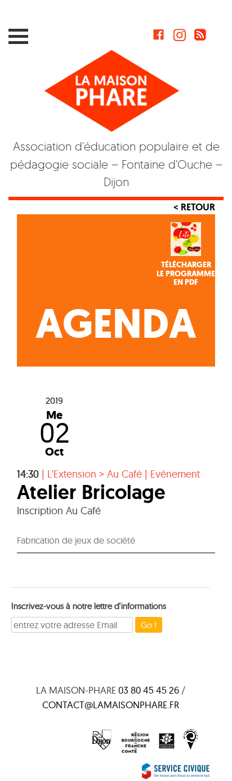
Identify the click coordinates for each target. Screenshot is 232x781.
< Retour (194, 207)
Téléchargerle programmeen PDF (186, 273)
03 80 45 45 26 (148, 690)
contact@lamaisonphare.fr (110, 705)
